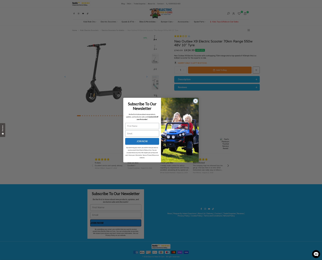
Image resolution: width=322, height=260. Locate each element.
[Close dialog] (195, 101)
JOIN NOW (142, 141)
